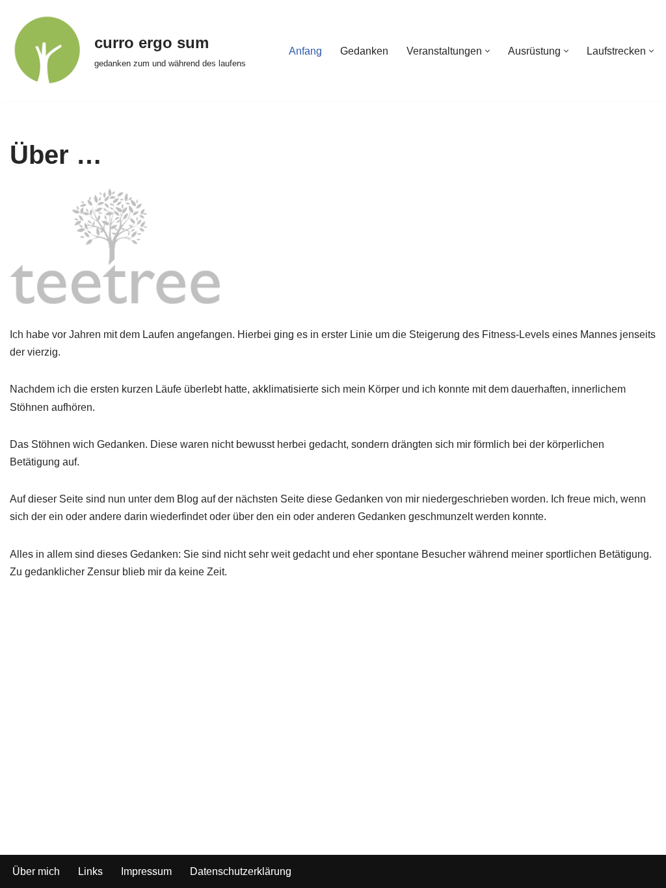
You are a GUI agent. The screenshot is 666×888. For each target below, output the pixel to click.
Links (90, 871)
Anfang (305, 51)
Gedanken (364, 51)
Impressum (146, 871)
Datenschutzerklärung (240, 871)
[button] (487, 51)
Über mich (36, 871)
